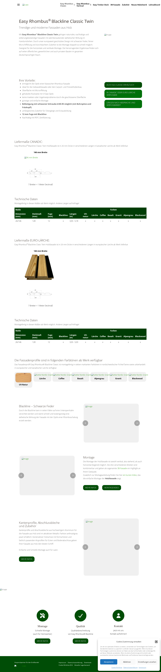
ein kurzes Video (130, 475)
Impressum (142, 667)
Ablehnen (127, 662)
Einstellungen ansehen (147, 662)
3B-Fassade (122, 468)
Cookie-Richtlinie (116, 667)
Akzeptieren (109, 662)
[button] (156, 642)
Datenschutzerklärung (130, 667)
